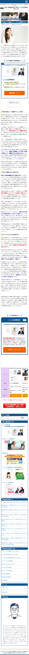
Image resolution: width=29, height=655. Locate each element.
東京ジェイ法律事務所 (6, 570)
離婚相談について (14, 93)
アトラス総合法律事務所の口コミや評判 (10, 557)
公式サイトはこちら (14, 349)
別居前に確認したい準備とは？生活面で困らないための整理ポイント (14, 524)
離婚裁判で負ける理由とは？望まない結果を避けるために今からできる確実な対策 (14, 543)
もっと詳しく (15, 395)
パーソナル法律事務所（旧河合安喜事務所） (12, 467)
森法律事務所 (4, 580)
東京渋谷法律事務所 (6, 573)
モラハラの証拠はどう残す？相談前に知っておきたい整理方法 (14, 534)
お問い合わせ (5, 587)
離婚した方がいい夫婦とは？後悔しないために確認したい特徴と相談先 (14, 515)
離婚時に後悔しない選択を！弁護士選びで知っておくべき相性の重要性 (14, 538)
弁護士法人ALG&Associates (8, 564)
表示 (17, 102)
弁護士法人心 (5, 453)
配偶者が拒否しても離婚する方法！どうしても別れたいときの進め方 (14, 506)
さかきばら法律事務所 (6, 567)
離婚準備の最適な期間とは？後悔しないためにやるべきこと (14, 510)
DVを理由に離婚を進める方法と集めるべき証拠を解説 (14, 502)
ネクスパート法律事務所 (7, 482)
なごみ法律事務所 (6, 425)
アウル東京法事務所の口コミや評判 (9, 554)
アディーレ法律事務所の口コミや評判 (10, 551)
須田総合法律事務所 (6, 577)
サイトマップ (5, 589)
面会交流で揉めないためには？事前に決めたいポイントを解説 (14, 520)
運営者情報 (4, 592)
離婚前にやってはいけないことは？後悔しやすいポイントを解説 (14, 529)
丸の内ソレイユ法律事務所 (8, 438)
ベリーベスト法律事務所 (7, 560)
